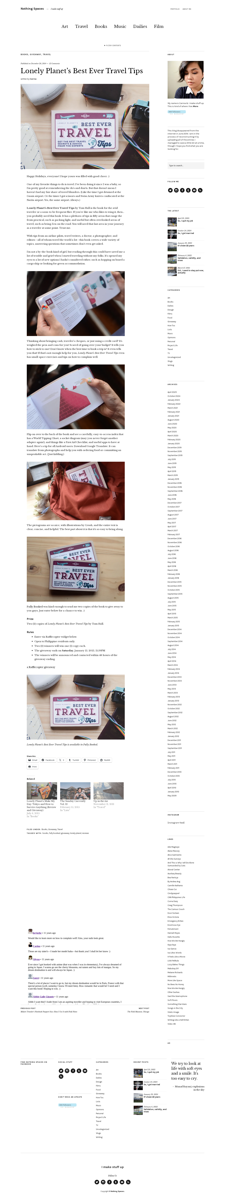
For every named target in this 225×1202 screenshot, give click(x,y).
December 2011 (174, 740)
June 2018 (172, 495)
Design (171, 310)
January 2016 (173, 578)
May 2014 (172, 657)
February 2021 (174, 412)
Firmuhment (173, 929)
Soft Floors (173, 1000)
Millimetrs (172, 976)
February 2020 (174, 439)
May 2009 (172, 795)
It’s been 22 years (186, 245)
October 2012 (174, 708)
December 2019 (175, 447)
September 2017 (175, 511)
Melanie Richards (175, 972)
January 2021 (173, 416)
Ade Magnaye (173, 847)
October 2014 (174, 637)
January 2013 (173, 701)
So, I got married (186, 233)
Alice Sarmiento (175, 855)
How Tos (171, 325)
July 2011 (171, 752)
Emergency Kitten (175, 921)
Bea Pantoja (173, 877)
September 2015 (175, 594)
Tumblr (188, 192)
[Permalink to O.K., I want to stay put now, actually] (172, 271)
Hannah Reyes (174, 933)
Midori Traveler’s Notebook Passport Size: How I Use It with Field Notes (49, 1010)
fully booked (54, 833)
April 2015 (172, 613)
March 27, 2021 (184, 268)
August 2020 (173, 420)
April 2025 (172, 392)
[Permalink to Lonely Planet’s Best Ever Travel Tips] (85, 168)
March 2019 (173, 475)
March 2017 (173, 530)
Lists (170, 329)
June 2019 (172, 463)
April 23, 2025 (183, 218)
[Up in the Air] (109, 791)
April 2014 (172, 661)
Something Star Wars (177, 1004)
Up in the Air (101, 801)
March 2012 (173, 728)
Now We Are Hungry (176, 988)
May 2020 (172, 427)
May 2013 (172, 689)
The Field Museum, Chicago (138, 1010)
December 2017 (175, 503)
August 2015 (173, 598)
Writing (171, 365)
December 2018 (175, 483)
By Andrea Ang (174, 881)
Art (65, 26)
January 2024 (174, 400)
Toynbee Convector (176, 1016)
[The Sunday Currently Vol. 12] (75, 791)
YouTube (194, 192)
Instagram (176, 192)
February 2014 (174, 669)
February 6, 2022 (185, 255)
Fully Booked (35, 606)
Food (170, 318)
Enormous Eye (174, 925)
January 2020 (174, 443)
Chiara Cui (172, 889)
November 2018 (175, 487)
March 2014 (173, 665)
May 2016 (172, 562)
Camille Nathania (175, 885)
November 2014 (175, 633)
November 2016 (175, 542)
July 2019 (172, 459)
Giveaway (35, 54)
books (45, 833)
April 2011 (172, 760)
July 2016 (172, 554)
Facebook (182, 192)
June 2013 (172, 685)
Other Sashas (174, 992)
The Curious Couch (176, 909)
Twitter (170, 192)
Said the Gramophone (177, 996)
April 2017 (172, 526)
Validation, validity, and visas (189, 259)
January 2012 (173, 736)
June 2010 (172, 784)
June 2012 (172, 720)
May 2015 (172, 610)
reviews (85, 833)
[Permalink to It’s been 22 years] (172, 246)
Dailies (140, 26)
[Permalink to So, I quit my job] (172, 221)
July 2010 (172, 780)
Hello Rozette (174, 937)
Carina (33, 79)
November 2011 (174, 744)
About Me (187, 9)
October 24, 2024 (184, 231)
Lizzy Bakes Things (176, 964)
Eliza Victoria (173, 917)
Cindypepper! (174, 893)
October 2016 (174, 546)
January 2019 (173, 479)
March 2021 (173, 408)
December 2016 (175, 538)
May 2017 (172, 523)
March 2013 (173, 693)
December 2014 (175, 629)
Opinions (172, 337)
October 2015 (174, 590)
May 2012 (172, 724)
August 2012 (173, 716)
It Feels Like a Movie (176, 957)
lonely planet (75, 833)
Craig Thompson (175, 905)
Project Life (173, 345)
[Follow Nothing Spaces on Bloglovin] (177, 113)
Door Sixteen (173, 913)
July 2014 (172, 649)
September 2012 (175, 712)
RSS (200, 192)
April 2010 (172, 788)
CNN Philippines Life (176, 897)
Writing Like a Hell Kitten (178, 1020)
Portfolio (175, 9)
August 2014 (173, 645)
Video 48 (172, 1024)
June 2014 (172, 653)
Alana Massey (174, 851)
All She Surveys (174, 859)
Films (170, 314)
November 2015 (175, 586)
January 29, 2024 (185, 243)
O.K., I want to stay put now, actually (191, 271)
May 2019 (172, 467)
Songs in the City (175, 1008)
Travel (81, 26)
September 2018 (175, 491)
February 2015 (174, 621)
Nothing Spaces (32, 8)
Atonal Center (174, 869)
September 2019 (175, 455)
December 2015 (175, 582)
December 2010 (175, 772)
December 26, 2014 (38, 63)
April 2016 (172, 566)
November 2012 (175, 704)
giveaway (65, 833)
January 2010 (173, 792)
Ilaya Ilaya (172, 945)
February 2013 (174, 697)
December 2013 (175, 677)
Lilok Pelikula (173, 961)
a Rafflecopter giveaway (41, 667)
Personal (171, 341)
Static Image (173, 1012)
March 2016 (173, 570)
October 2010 (174, 776)
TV (169, 353)
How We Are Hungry (176, 941)
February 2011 (173, 768)
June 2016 (172, 558)
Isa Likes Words (175, 953)
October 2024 (174, 396)
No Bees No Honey (176, 984)
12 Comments (54, 63)
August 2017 (173, 515)
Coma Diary (173, 901)
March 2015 (173, 617)
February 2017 (174, 534)
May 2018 (172, 499)
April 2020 (172, 431)
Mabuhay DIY (173, 968)
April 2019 (172, 471)
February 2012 (174, 732)
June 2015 (172, 606)
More (195, 106)
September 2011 (175, 748)
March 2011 (172, 764)
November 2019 (175, 451)
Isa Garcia (172, 949)
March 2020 (173, 435)
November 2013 (175, 681)
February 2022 (174, 404)
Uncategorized (174, 357)
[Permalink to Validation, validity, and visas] (172, 259)
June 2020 (172, 424)
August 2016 (173, 550)
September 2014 (175, 641)
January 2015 (173, 625)
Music (120, 26)
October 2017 (174, 507)
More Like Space (175, 980)
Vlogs (170, 361)
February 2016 (174, 574)
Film (159, 26)
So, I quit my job (185, 221)
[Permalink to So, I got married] (172, 234)
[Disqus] (85, 887)
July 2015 (172, 602)
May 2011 (171, 756)
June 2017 (172, 519)
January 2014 (173, 673)
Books (101, 26)
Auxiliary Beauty (174, 873)
